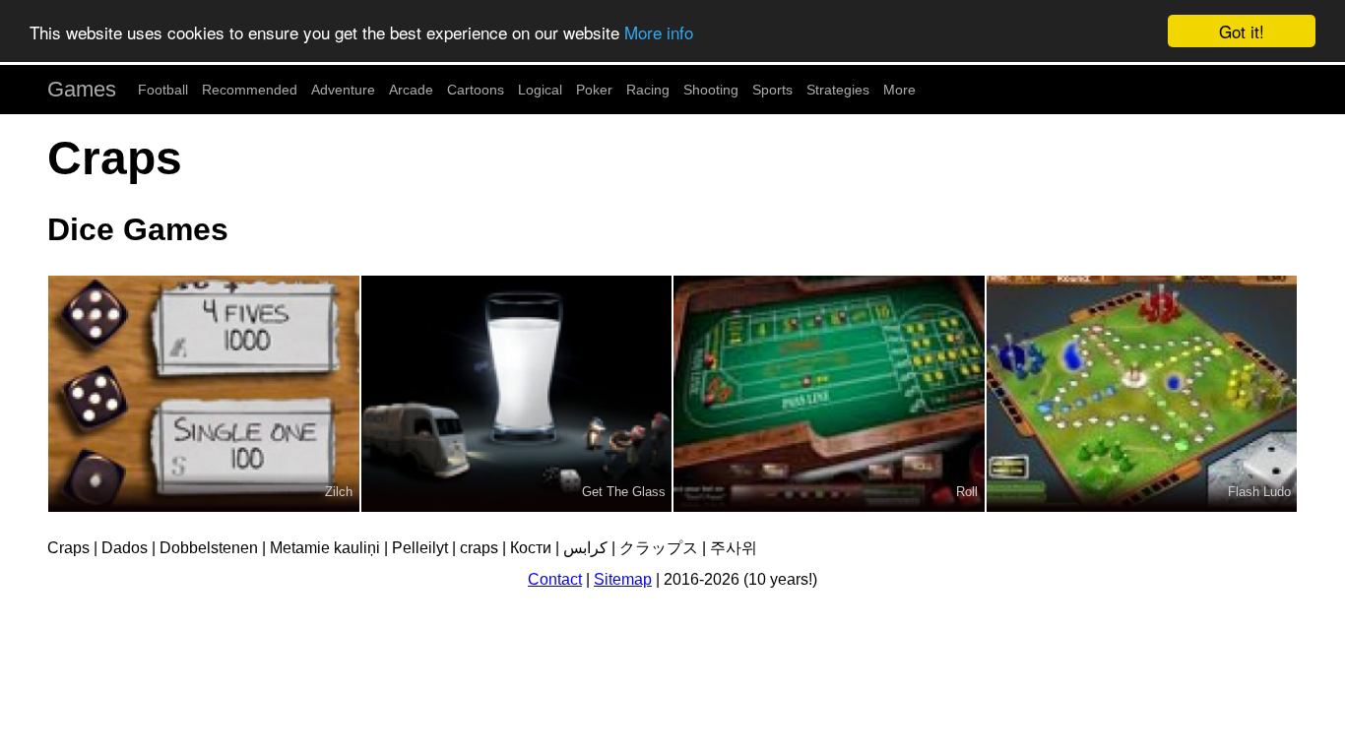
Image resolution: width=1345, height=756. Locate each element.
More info (658, 32)
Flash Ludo (1259, 491)
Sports (772, 89)
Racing (648, 89)
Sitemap (623, 579)
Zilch (338, 491)
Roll (967, 491)
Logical (540, 89)
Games (81, 89)
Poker (594, 89)
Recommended (249, 89)
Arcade (411, 89)
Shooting (710, 89)
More (899, 89)
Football (163, 89)
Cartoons (475, 89)
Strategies (837, 89)
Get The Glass (624, 491)
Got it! (1241, 31)
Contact (555, 579)
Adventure (343, 89)
